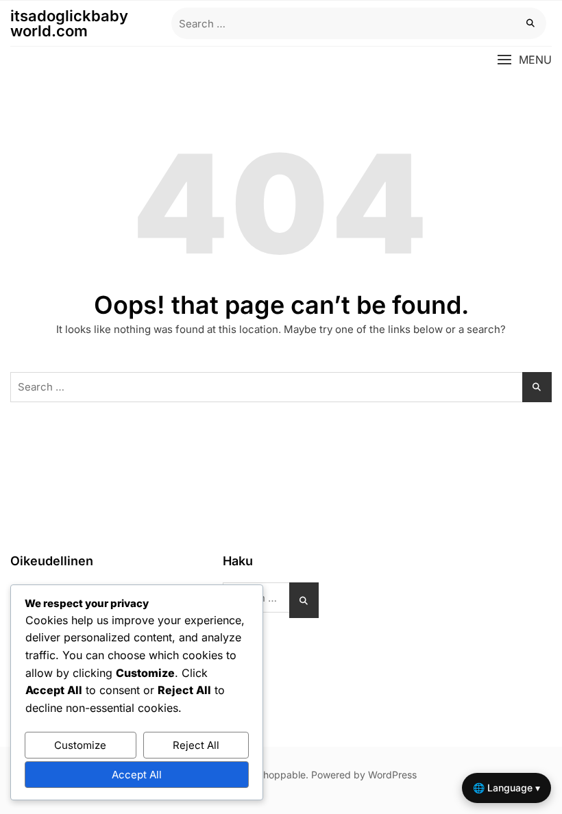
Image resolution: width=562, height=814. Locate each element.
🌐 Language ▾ (506, 787)
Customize (80, 745)
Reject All (196, 745)
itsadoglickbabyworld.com (69, 23)
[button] (524, 59)
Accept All (137, 774)
